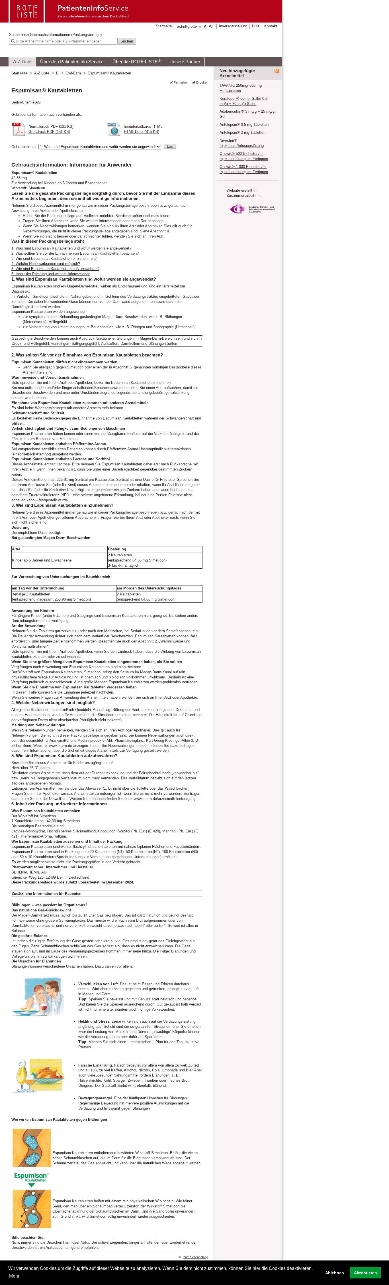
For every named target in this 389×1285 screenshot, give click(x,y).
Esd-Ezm (73, 73)
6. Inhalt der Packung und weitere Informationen (50, 274)
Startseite (164, 26)
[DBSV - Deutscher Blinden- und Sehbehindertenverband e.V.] (252, 216)
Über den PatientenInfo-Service (72, 61)
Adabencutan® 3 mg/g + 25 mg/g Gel (247, 114)
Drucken (202, 82)
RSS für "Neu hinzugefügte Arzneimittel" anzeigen (277, 71)
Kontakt (270, 26)
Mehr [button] (14, 1276)
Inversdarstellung (233, 26)
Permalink (180, 82)
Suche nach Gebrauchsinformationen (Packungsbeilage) (55, 35)
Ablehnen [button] (334, 1272)
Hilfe (255, 26)
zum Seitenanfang (195, 1257)
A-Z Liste (22, 61)
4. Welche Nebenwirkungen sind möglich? (45, 264)
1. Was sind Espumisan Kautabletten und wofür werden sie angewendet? (71, 248)
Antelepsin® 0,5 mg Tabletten (244, 124)
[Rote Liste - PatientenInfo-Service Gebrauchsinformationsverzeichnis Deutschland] (69, 21)
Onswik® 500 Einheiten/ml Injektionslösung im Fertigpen (244, 156)
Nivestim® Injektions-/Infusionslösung (242, 143)
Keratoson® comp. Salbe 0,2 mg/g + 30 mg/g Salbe (243, 101)
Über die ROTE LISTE (136, 61)
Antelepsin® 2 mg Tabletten (242, 132)
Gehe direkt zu (23, 147)
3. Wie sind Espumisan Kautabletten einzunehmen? (54, 258)
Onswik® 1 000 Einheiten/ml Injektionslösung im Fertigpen (244, 169)
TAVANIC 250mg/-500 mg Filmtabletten (241, 88)
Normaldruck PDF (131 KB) (50, 126)
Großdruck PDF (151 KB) (49, 131)
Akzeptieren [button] (365, 1272)
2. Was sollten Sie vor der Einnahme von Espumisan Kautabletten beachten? (75, 253)
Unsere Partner (184, 61)
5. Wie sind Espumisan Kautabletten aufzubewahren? (55, 269)
